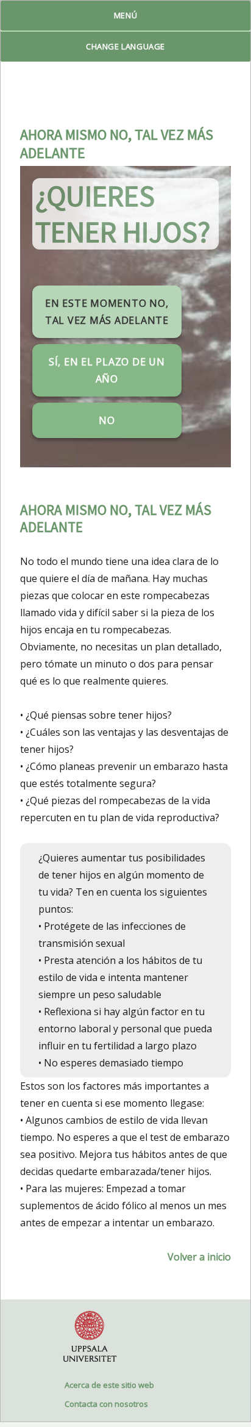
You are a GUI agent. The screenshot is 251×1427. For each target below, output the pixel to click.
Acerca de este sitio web (109, 1384)
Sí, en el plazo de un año (107, 370)
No (107, 420)
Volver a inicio (199, 1256)
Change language (125, 46)
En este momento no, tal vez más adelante (107, 312)
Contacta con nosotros (106, 1403)
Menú (125, 15)
